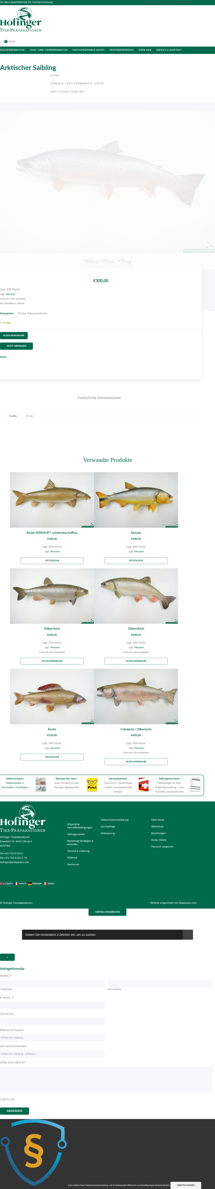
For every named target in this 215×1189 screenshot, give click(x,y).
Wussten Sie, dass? (66, 778)
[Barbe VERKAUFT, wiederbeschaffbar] (52, 500)
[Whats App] (8, 362)
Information (8, 787)
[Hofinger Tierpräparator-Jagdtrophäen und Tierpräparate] (20, 32)
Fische (22, 313)
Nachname (114, 989)
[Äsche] (52, 697)
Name (6, 976)
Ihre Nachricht (13, 1062)
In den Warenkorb (13, 335)
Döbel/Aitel (52, 628)
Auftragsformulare (169, 778)
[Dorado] (136, 500)
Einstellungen (186, 1185)
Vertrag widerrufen (107, 912)
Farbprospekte (14, 783)
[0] (4, 42)
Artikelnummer (13, 1046)
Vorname (6, 989)
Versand (10, 294)
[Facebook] (1, 362)
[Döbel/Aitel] (52, 596)
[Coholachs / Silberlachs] (136, 697)
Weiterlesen (52, 561)
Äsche (52, 729)
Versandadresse (118, 778)
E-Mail (6, 997)
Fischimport (21, 787)
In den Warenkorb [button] (52, 661)
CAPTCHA (7, 1099)
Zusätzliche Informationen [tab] (99, 397)
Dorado (136, 532)
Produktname (12, 1030)
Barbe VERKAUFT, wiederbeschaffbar (52, 532)
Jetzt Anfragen (16, 346)
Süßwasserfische (37, 313)
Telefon (7, 1014)
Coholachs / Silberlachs (136, 729)
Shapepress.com (188, 903)
